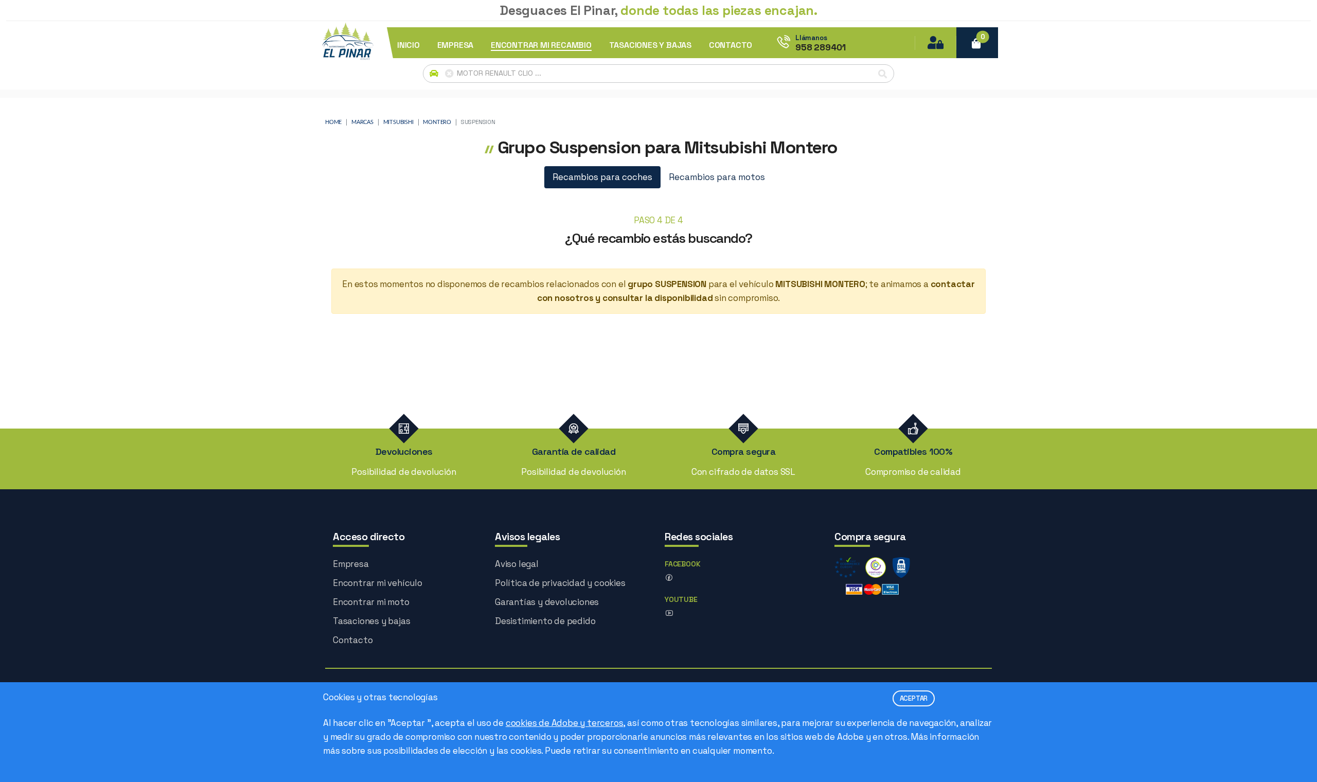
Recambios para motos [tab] (717, 177)
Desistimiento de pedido (545, 621)
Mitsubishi (398, 122)
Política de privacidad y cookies (560, 583)
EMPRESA (455, 45)
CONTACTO (730, 45)
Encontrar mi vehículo (377, 583)
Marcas (362, 122)
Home (333, 122)
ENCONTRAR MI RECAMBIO (541, 45)
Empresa (351, 564)
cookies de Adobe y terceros (565, 722)
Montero (437, 122)
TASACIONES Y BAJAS (650, 45)
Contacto (352, 640)
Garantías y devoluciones (547, 602)
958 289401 (820, 47)
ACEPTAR (914, 698)
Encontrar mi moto (371, 602)
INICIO (408, 45)
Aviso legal (517, 564)
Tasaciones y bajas (371, 621)
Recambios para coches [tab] (602, 177)
